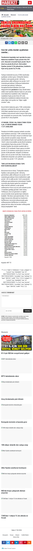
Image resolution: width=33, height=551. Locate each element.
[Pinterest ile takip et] (25, 542)
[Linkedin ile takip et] (16, 542)
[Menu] (29, 2)
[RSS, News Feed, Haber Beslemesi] (29, 542)
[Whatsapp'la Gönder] (15, 42)
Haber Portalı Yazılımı (10, 548)
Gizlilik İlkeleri (25, 535)
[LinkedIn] (12, 42)
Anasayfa (5, 535)
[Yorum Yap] (26, 42)
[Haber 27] (10, 2)
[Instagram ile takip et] (21, 542)
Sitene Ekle (16, 537)
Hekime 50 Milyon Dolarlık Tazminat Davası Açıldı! (17, 8)
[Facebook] (6, 42)
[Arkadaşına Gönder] (19, 42)
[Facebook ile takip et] (4, 542)
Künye (11, 535)
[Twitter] (9, 42)
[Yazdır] (22, 42)
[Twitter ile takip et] (8, 542)
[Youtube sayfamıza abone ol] (12, 542)
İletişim (17, 535)
